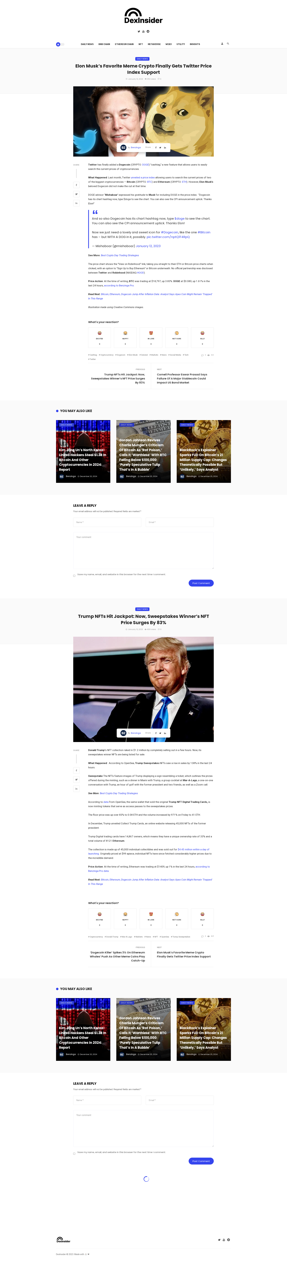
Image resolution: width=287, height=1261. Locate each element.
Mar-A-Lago (127, 937)
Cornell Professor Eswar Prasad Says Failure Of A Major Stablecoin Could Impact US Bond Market (182, 378)
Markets (154, 355)
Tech (186, 355)
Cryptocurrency (106, 355)
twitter (93, 359)
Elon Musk (133, 355)
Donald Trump (112, 937)
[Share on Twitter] (76, 194)
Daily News (87, 44)
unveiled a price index (143, 177)
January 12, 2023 (148, 246)
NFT (141, 44)
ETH (184, 181)
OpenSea (165, 937)
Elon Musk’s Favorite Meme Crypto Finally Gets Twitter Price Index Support (184, 954)
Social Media (175, 355)
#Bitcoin (204, 232)
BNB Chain (104, 44)
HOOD (140, 272)
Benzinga (136, 147)
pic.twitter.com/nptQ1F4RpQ (168, 237)
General (144, 355)
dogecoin (121, 355)
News (164, 355)
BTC (149, 181)
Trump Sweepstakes (181, 937)
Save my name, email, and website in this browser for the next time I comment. (121, 574)
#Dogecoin (169, 232)
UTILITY (181, 44)
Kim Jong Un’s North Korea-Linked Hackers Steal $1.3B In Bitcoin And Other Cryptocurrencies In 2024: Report (82, 460)
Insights (195, 44)
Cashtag (93, 355)
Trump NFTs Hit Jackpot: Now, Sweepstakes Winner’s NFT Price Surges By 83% (118, 378)
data (106, 801)
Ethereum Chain (124, 44)
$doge (180, 218)
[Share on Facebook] (76, 185)
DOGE (145, 164)
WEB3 (169, 44)
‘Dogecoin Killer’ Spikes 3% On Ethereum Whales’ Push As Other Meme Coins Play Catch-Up (117, 956)
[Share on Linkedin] (76, 203)
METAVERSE (154, 44)
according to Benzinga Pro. (119, 285)
